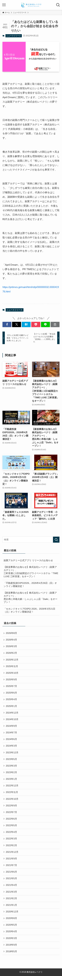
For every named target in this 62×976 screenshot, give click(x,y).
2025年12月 (12, 659)
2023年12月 (12, 752)
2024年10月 (12, 719)
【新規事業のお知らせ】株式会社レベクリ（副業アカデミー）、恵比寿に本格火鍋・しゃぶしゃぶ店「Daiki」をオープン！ (30, 597)
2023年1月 (11, 779)
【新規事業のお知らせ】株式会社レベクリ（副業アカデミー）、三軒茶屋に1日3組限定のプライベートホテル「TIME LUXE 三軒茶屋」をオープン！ (31, 572)
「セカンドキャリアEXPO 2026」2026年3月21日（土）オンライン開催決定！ (29, 610)
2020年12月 (12, 911)
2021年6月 (11, 872)
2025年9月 (11, 679)
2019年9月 (11, 945)
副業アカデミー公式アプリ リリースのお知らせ (28, 560)
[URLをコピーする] (55, 324)
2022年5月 (11, 825)
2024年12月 (12, 713)
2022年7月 (11, 812)
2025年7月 (11, 686)
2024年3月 (11, 746)
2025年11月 (12, 666)
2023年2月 (11, 772)
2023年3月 (11, 766)
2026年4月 (11, 639)
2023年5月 (11, 759)
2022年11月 (12, 792)
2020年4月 (11, 931)
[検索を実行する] (56, 540)
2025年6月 (11, 693)
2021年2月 (11, 898)
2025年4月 (11, 699)
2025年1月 (11, 706)
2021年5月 (11, 878)
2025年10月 (12, 673)
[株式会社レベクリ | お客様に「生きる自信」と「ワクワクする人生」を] (31, 5)
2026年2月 (11, 653)
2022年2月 (11, 845)
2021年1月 (11, 905)
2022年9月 (11, 805)
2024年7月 (11, 732)
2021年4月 (11, 885)
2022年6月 (11, 819)
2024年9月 (11, 726)
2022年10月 (12, 799)
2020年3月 (11, 938)
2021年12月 (12, 852)
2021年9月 (11, 858)
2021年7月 (11, 865)
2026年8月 (11, 633)
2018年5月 (11, 951)
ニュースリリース (13, 36)
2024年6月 (11, 739)
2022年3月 (11, 838)
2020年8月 (11, 918)
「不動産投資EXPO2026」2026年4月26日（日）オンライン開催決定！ (30, 584)
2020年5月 (11, 925)
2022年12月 (12, 785)
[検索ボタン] (58, 5)
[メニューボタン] (4, 5)
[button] (6, 324)
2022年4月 (11, 832)
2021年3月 (11, 892)
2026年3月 (11, 646)
